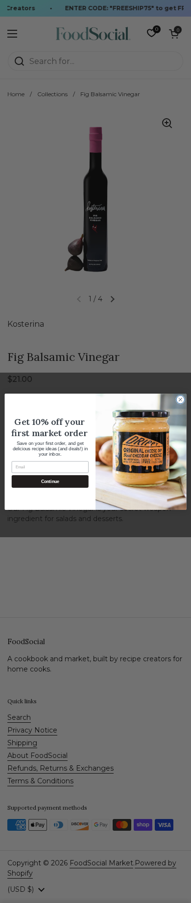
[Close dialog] (180, 399)
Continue (50, 481)
